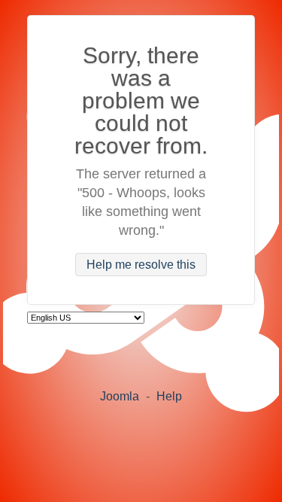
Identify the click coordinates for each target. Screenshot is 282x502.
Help (169, 396)
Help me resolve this (141, 264)
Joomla (119, 396)
